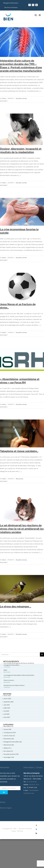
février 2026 (7, 695)
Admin (4, 98)
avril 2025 (6, 714)
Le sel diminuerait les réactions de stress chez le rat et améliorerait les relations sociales (22, 529)
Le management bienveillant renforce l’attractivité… (19, 675)
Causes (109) (7, 729)
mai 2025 (6, 711)
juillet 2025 (7, 708)
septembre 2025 (8, 702)
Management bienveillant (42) (13, 742)
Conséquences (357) (10, 732)
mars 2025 (7, 717)
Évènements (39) (9, 739)
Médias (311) (7, 748)
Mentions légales (6, 808)
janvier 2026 (7, 698)
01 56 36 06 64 (32, 782)
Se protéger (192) (9, 757)
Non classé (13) (8, 751)
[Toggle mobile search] (36, 15)
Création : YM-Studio (17, 831)
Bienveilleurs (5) (8, 726)
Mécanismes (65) (9, 745)
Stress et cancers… (9, 680)
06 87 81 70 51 (34, 785)
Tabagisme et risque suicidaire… (19, 451)
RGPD (5, 670)
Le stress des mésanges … (15, 606)
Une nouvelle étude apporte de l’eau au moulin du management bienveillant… (19, 664)
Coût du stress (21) (9, 736)
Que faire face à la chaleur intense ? (14, 685)
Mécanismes (19, 479)
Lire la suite (3, 101)
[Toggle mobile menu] (40, 15)
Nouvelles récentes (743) (11, 754)
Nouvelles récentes (21, 98)
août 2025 (7, 705)
